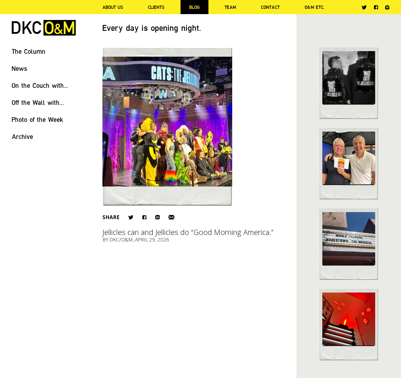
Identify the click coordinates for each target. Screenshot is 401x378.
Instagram (387, 7)
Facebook (376, 7)
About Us (112, 7)
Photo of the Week (37, 119)
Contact (270, 7)
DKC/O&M (44, 28)
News (19, 68)
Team (230, 7)
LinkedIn (157, 217)
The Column (29, 51)
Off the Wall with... (38, 102)
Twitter (364, 7)
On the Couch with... (40, 85)
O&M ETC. (315, 7)
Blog (194, 7)
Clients (156, 7)
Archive (22, 136)
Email (171, 217)
